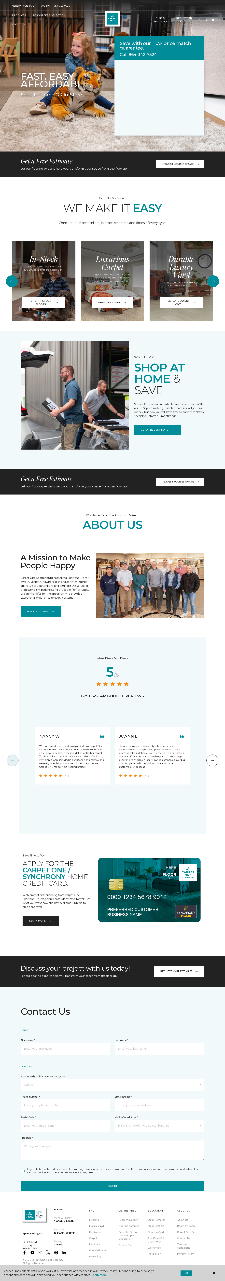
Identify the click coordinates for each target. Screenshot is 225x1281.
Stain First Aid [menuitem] (156, 1226)
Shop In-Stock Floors (40, 302)
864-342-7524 (62, 5)
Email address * (123, 1097)
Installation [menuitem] (154, 1253)
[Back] (12, 281)
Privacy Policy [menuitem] (185, 1253)
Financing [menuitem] (95, 1256)
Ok (186, 1272)
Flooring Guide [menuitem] (156, 1232)
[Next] (213, 281)
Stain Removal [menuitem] (156, 1219)
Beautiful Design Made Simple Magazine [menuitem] (128, 1235)
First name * (28, 1040)
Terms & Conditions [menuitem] (183, 1246)
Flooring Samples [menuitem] (128, 1226)
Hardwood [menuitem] (95, 1232)
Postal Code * (28, 1117)
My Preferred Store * (126, 1117)
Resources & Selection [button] (49, 15)
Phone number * (30, 1097)
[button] (200, 20)
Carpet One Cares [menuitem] (187, 1232)
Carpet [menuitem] (93, 1238)
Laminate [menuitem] (94, 1244)
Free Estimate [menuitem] (97, 1250)
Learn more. (99, 1275)
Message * (26, 1138)
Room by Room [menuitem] (186, 1226)
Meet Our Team (37, 611)
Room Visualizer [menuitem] (128, 1219)
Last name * (121, 1040)
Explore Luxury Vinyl (178, 302)
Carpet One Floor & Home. (47, 1259)
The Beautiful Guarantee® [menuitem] (156, 1240)
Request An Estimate (184, 20)
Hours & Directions (159, 20)
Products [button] (19, 15)
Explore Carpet (109, 302)
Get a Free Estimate (154, 429)
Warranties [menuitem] (154, 1247)
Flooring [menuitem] (94, 1219)
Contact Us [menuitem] (183, 1238)
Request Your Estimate (178, 164)
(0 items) (213, 20)
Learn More (37, 920)
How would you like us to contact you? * (43, 1076)
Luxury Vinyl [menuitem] (96, 1226)
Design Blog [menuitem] (125, 1245)
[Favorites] (207, 20)
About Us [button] (18, 24)
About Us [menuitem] (182, 1219)
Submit (112, 1186)
